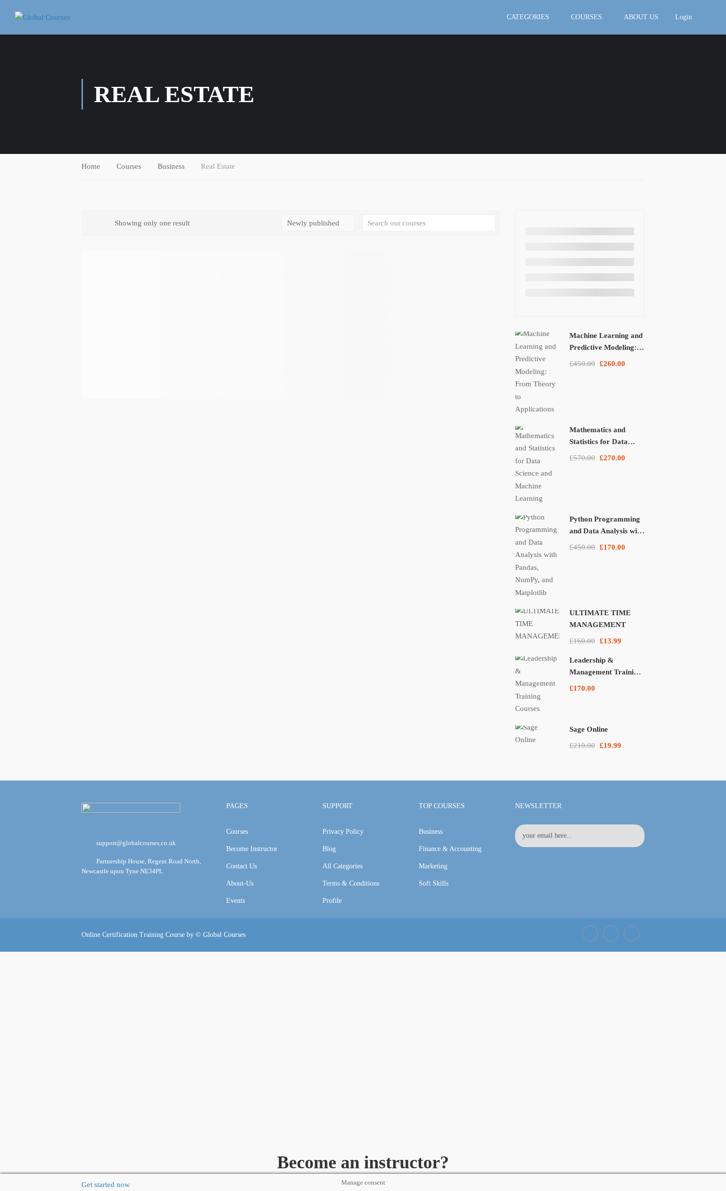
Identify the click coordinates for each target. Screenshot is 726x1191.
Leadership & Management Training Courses (605, 672)
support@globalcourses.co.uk (136, 843)
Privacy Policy (343, 831)
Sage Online (588, 729)
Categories (528, 17)
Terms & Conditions (351, 883)
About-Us (239, 883)
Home (90, 166)
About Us (641, 17)
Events (235, 900)
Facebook (590, 933)
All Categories (343, 866)
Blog (329, 849)
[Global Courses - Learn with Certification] (59, 17)
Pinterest (632, 933)
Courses (586, 17)
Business (171, 166)
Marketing (433, 866)
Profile (332, 900)
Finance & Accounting (450, 849)
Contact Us (241, 866)
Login (683, 17)
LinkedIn (611, 933)
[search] (488, 223)
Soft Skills (433, 883)
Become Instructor (252, 849)
